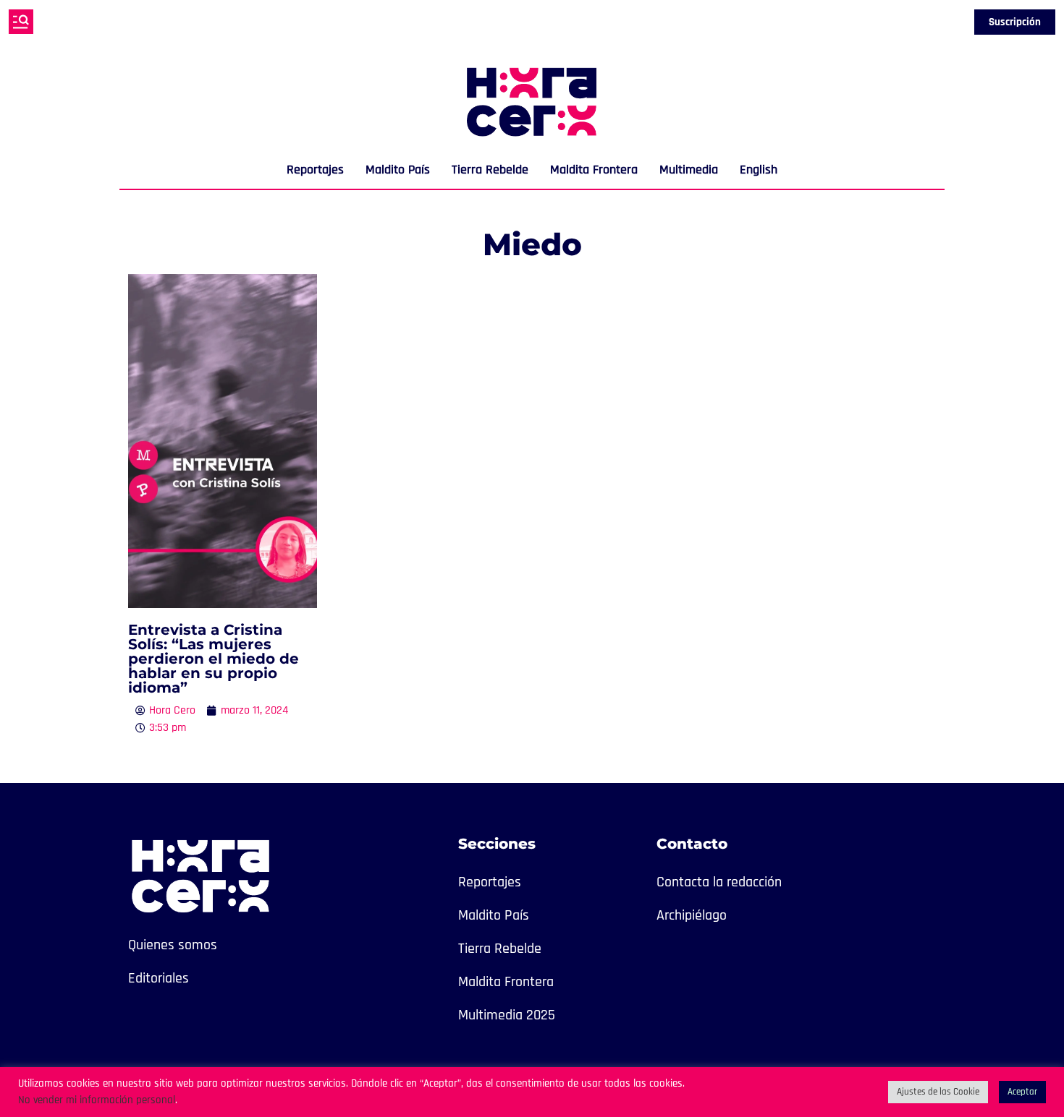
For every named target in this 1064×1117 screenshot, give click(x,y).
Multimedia (688, 169)
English (758, 169)
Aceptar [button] (1022, 1091)
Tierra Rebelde (490, 169)
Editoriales (158, 978)
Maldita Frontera (594, 169)
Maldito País (398, 169)
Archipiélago (691, 915)
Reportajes (315, 169)
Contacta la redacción (719, 882)
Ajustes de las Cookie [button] (938, 1091)
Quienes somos (172, 945)
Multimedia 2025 (506, 1015)
